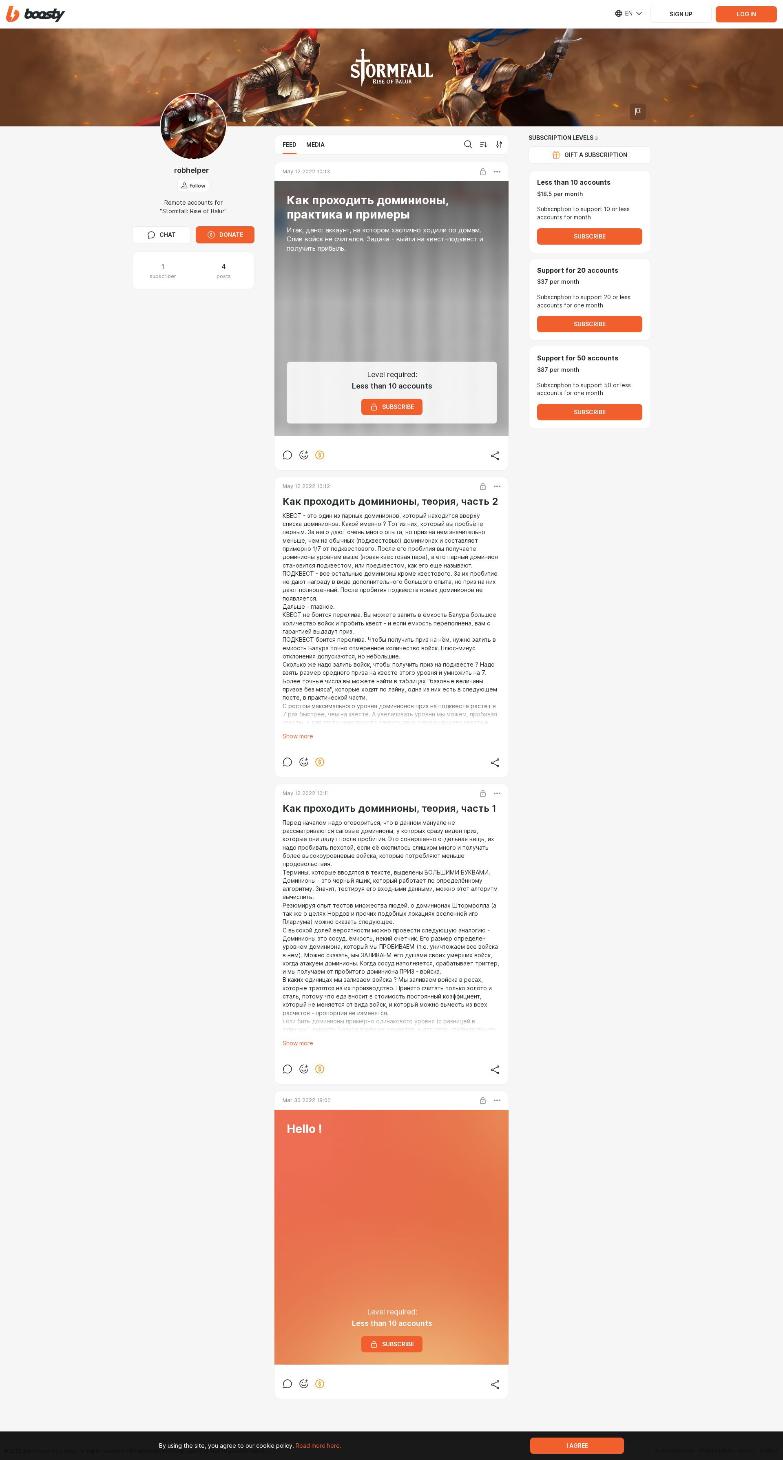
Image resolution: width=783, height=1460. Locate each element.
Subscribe (590, 236)
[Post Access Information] (483, 172)
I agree (577, 1445)
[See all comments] (287, 455)
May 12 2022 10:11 (306, 793)
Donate (231, 235)
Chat (167, 235)
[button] (35, 14)
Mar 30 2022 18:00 (307, 1100)
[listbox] (624, 13)
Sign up (681, 14)
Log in (746, 14)
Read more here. (318, 1445)
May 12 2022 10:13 (306, 171)
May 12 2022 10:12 (306, 486)
